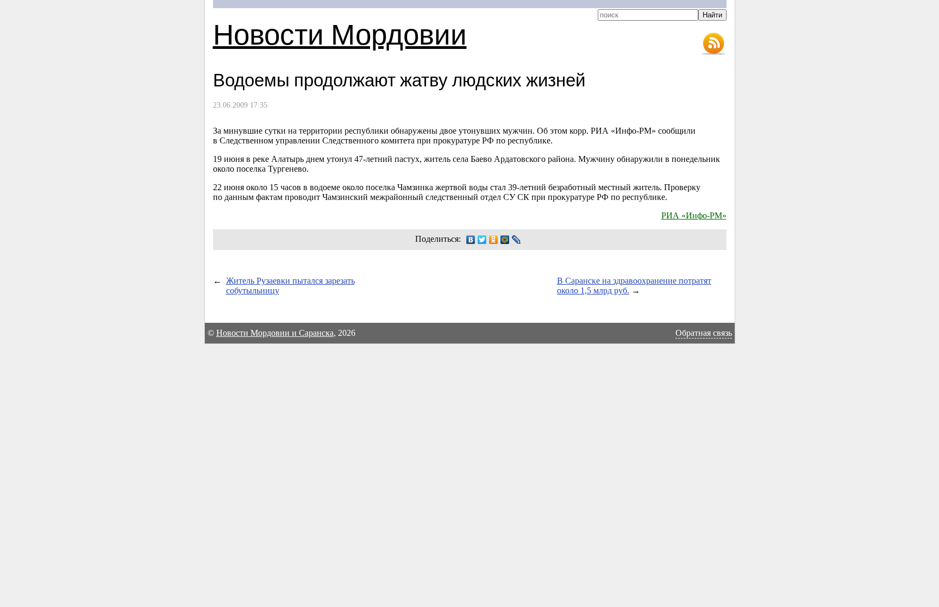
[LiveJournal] (516, 240)
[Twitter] (482, 240)
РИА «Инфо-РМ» (694, 215)
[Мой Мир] (505, 240)
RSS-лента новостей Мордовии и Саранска (713, 44)
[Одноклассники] (493, 240)
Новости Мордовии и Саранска (275, 332)
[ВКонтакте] (471, 240)
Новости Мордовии (340, 33)
